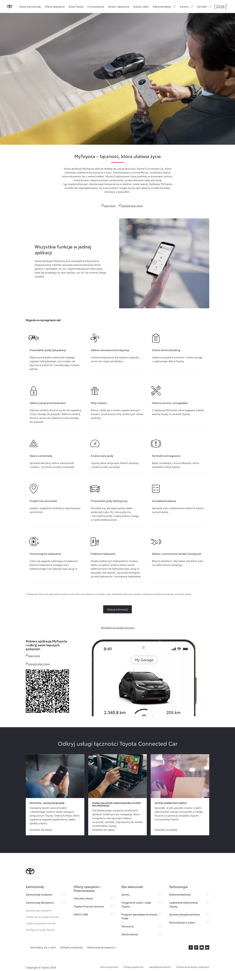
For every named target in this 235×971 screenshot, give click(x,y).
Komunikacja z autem (182, 922)
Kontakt (202, 6)
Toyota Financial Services (89, 906)
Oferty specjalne (55, 6)
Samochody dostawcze (40, 902)
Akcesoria (127, 926)
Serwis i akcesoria (118, 6)
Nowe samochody (30, 6)
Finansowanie (95, 6)
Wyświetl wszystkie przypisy (117, 627)
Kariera (184, 6)
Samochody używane (38, 910)
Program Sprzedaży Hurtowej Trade (139, 916)
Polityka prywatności (133, 966)
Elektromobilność (180, 894)
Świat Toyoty (76, 6)
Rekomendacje (162, 6)
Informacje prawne (109, 966)
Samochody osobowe (39, 894)
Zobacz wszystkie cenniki (41, 923)
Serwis (125, 894)
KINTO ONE (81, 914)
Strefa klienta (130, 934)
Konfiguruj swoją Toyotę (40, 929)
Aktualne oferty (83, 898)
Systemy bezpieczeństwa (184, 914)
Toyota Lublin (141, 6)
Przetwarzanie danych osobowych (192, 966)
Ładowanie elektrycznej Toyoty (183, 904)
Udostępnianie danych (160, 966)
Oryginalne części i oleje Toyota (136, 904)
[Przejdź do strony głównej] (9, 6)
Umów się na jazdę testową (42, 916)
